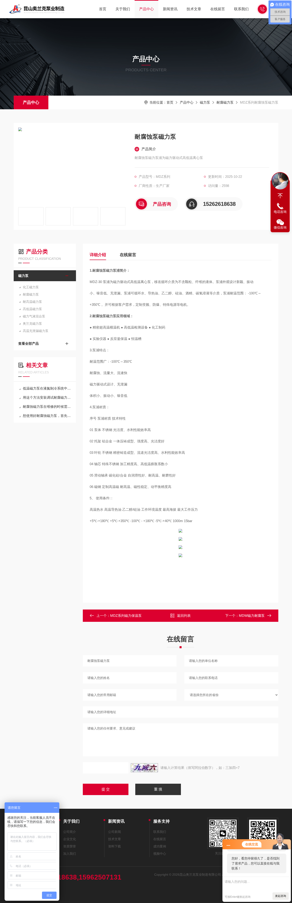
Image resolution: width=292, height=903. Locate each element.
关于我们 (122, 9)
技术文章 (194, 9)
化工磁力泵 (31, 287)
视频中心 (159, 853)
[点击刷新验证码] (144, 767)
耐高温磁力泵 (32, 302)
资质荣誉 (69, 846)
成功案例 (159, 846)
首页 (102, 9)
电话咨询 (280, 212)
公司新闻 (114, 832)
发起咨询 (280, 896)
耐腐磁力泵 (225, 102)
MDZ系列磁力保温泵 (126, 615)
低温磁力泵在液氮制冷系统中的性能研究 (47, 388)
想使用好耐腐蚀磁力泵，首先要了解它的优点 (47, 416)
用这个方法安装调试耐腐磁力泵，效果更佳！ (47, 397)
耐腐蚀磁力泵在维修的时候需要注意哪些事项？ (47, 406)
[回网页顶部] (280, 195)
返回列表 (184, 615)
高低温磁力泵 (32, 309)
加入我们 (69, 853)
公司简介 (69, 832)
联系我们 (241, 9)
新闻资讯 (170, 9)
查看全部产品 (28, 343)
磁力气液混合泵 (34, 316)
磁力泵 (205, 102)
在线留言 (217, 9)
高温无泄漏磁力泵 (35, 331)
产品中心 (146, 9)
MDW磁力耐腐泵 (252, 615)
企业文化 (69, 839)
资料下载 (114, 846)
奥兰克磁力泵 (32, 323)
